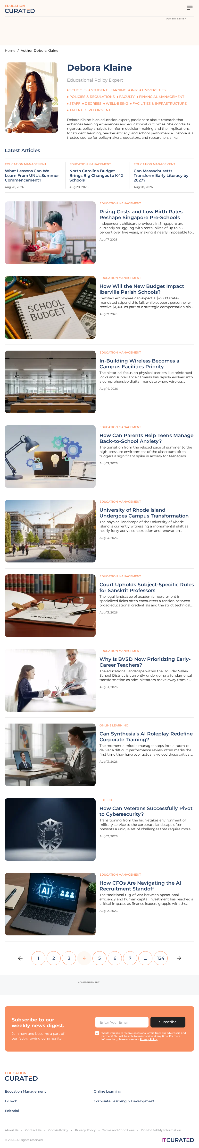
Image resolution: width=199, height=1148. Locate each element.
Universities (154, 90)
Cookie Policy (58, 1130)
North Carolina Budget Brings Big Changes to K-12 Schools (96, 175)
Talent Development (89, 110)
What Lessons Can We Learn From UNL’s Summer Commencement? (32, 175)
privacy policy (149, 1039)
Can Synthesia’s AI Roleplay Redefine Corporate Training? (146, 736)
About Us (11, 1130)
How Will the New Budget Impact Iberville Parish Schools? (142, 289)
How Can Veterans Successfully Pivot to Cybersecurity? (146, 811)
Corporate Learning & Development (124, 1101)
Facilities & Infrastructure (160, 103)
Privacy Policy (85, 1130)
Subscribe (168, 1022)
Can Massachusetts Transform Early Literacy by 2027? (161, 175)
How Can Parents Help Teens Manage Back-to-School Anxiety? (146, 438)
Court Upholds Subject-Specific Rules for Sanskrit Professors (147, 587)
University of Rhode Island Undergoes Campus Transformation (144, 513)
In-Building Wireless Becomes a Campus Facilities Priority (139, 364)
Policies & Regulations (92, 97)
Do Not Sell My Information (161, 1130)
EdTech (106, 800)
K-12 (134, 90)
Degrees (93, 103)
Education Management (120, 203)
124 (160, 958)
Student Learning (108, 90)
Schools (78, 90)
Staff (74, 103)
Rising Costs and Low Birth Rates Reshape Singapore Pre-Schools (141, 214)
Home (10, 50)
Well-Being (117, 103)
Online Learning (114, 725)
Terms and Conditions (118, 1130)
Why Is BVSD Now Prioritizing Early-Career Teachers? (145, 662)
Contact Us (33, 1130)
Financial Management (161, 97)
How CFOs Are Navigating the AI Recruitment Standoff (140, 886)
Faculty (127, 97)
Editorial (12, 1111)
